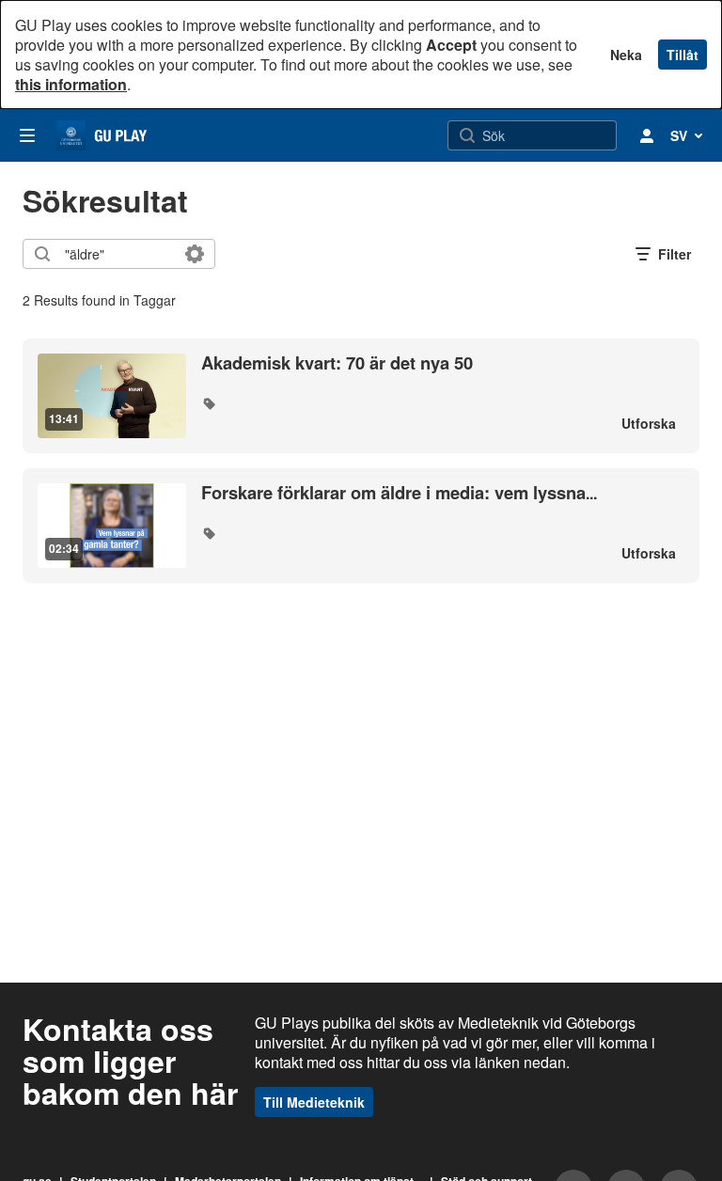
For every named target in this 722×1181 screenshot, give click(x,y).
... (399, 493)
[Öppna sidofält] (27, 135)
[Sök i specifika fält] (194, 254)
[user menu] (647, 135)
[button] (208, 403)
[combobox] (118, 253)
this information (71, 84)
